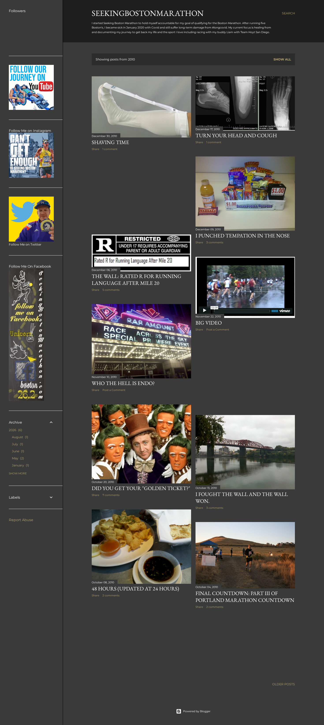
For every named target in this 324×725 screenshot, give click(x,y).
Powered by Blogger (196, 711)
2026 (15, 430)
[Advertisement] (141, 193)
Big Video (209, 322)
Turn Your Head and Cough (236, 135)
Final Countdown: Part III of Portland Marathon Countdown (245, 596)
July (17, 444)
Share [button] (95, 149)
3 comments (214, 242)
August (19, 437)
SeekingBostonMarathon (148, 13)
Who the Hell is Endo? (123, 383)
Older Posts (283, 684)
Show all (282, 59)
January (20, 465)
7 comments (110, 495)
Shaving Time (110, 142)
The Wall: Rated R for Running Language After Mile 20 (136, 279)
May (17, 458)
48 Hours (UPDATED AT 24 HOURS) (135, 588)
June (17, 451)
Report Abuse (21, 520)
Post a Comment (217, 329)
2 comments (110, 595)
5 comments (110, 289)
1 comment (109, 149)
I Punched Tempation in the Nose (243, 235)
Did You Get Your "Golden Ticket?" (141, 488)
